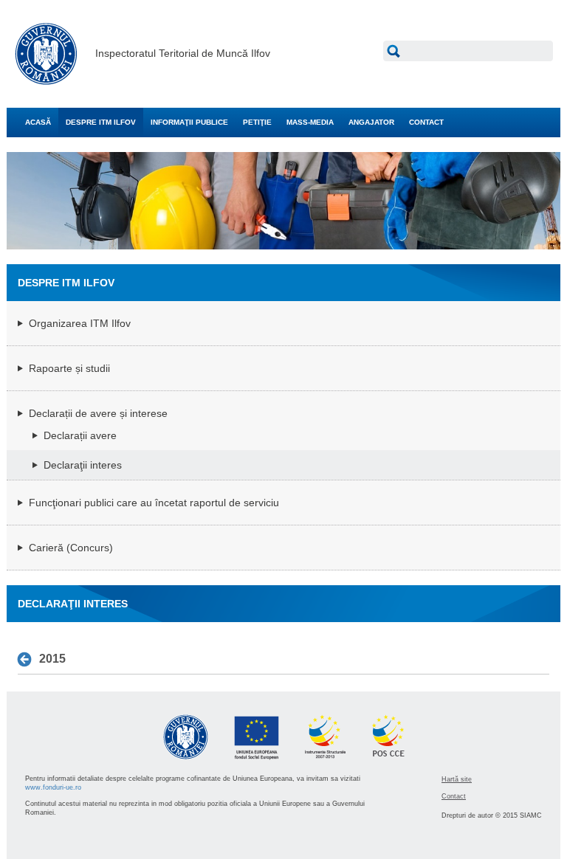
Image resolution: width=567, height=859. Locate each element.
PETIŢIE (257, 122)
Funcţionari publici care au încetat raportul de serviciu (154, 502)
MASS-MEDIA (310, 122)
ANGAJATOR (371, 122)
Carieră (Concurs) (71, 547)
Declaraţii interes (83, 465)
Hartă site (456, 779)
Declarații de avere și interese (98, 413)
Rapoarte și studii (69, 368)
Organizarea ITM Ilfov (80, 323)
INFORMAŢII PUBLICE (189, 122)
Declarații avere (80, 435)
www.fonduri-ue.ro (53, 787)
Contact (453, 796)
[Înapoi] (28, 659)
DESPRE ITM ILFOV (101, 122)
